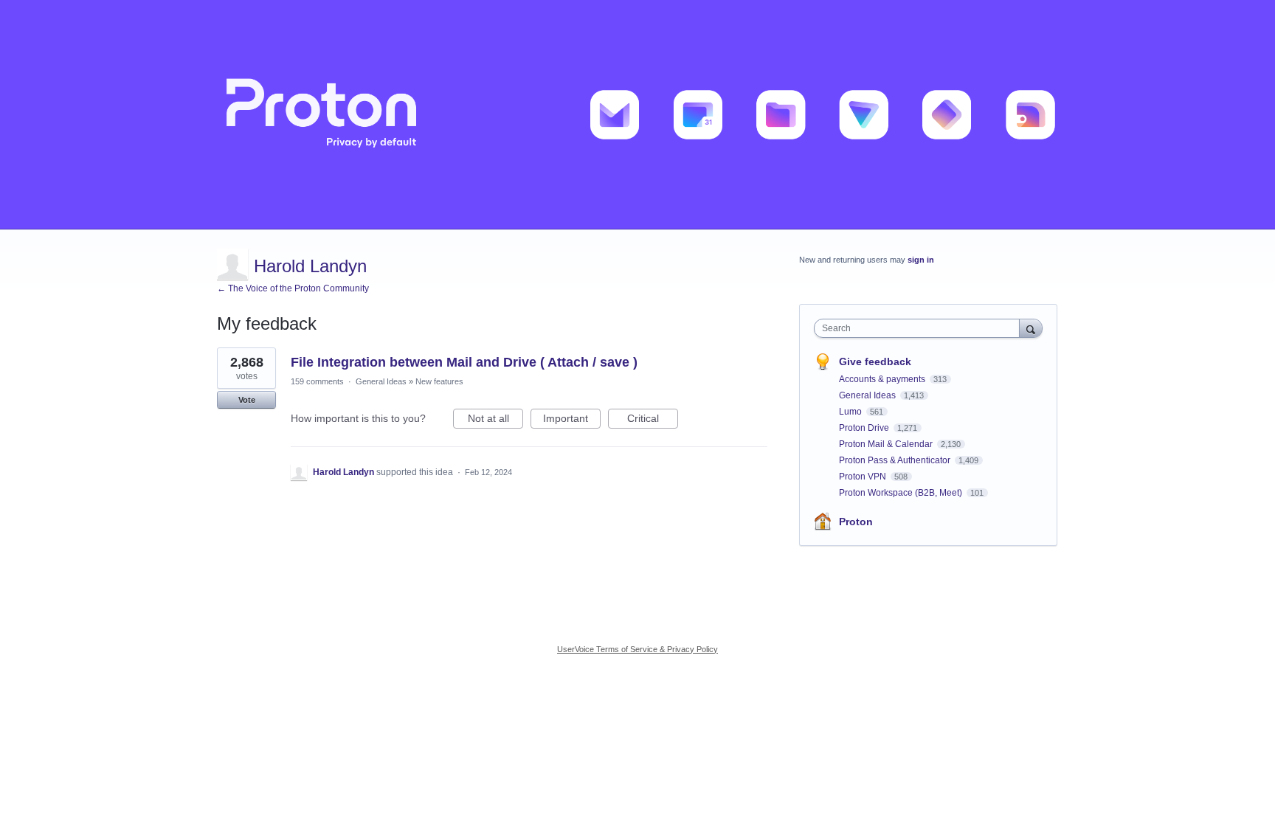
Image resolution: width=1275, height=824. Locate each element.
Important (572, 420)
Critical (652, 420)
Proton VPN (863, 476)
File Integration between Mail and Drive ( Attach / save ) (464, 362)
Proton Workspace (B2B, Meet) (901, 493)
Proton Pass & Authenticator (896, 460)
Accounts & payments (883, 379)
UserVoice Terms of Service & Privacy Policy (637, 649)
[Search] (1031, 328)
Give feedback (875, 361)
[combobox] (920, 328)
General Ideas (381, 381)
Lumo (851, 411)
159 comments (317, 381)
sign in (921, 259)
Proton (856, 521)
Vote (246, 399)
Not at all (495, 420)
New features (439, 381)
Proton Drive (865, 428)
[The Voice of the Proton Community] (637, 114)
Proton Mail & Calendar (887, 444)
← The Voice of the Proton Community (293, 288)
